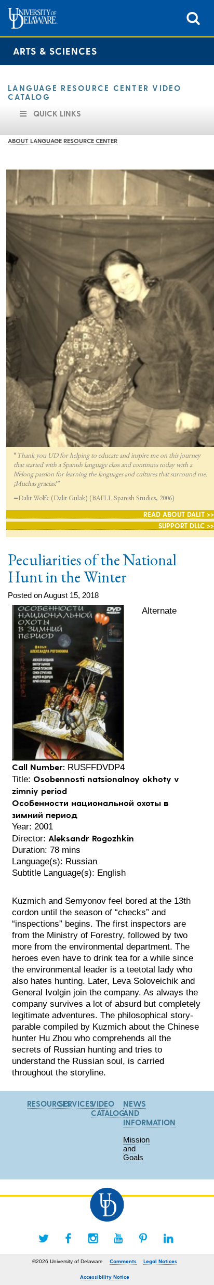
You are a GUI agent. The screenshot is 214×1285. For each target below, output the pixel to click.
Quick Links (57, 113)
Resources (49, 1103)
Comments (123, 1261)
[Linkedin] (168, 1238)
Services (76, 1103)
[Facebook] (68, 1238)
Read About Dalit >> (178, 514)
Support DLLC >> (186, 525)
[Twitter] (43, 1238)
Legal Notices (160, 1261)
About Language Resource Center (62, 140)
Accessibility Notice (104, 1277)
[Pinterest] (143, 1238)
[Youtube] (118, 1238)
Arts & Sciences (55, 50)
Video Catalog (108, 1108)
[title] (193, 17)
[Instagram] (93, 1238)
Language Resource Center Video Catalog (95, 92)
